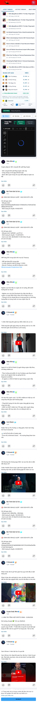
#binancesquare (6, 267)
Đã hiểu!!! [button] (18, 699)
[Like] (18, 185)
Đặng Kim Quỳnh (12, 89)
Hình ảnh (28, 116)
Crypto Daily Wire (12, 611)
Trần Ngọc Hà (12, 83)
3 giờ (7, 224)
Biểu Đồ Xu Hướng (20, 122)
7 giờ (7, 534)
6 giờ (7, 504)
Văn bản (16, 116)
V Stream (9, 312)
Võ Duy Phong (12, 86)
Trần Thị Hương (12, 76)
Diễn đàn (13, 104)
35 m (7, 193)
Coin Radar (10, 422)
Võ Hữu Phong (12, 79)
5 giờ (7, 454)
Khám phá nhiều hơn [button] (7, 695)
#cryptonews (15, 267)
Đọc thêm (4, 181)
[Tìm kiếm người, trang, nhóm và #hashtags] (34, 3)
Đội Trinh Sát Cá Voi (13, 191)
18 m (7, 163)
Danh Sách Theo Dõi (30, 122)
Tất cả (6, 116)
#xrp (20, 267)
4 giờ (7, 364)
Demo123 (10, 100)
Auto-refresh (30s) (21, 104)
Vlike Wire (9, 161)
